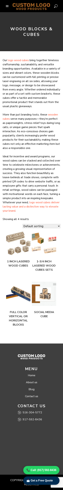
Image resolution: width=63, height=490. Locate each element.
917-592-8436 (32, 419)
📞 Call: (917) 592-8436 (41, 470)
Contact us (31, 396)
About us (31, 382)
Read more (15, 250)
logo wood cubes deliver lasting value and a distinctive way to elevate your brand (31, 206)
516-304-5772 (32, 412)
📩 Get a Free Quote (39, 480)
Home (31, 375)
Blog (31, 389)
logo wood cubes (18, 60)
